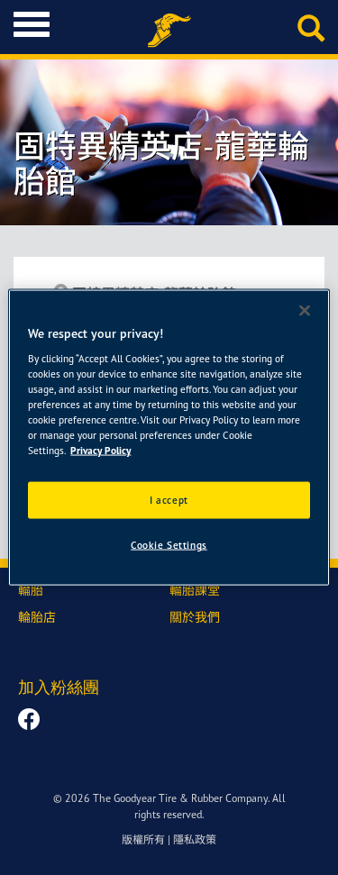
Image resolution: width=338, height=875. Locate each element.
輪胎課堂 (194, 589)
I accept (169, 499)
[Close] (304, 310)
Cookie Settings (169, 545)
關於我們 (194, 616)
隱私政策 (194, 839)
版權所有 (143, 839)
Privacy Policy (100, 450)
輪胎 (30, 589)
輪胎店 (37, 616)
